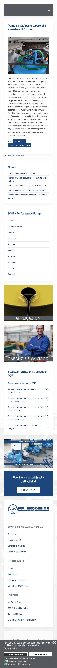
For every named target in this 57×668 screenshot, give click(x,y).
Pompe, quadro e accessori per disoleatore (26, 190)
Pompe (11, 232)
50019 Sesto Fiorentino (18, 608)
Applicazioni (13, 256)
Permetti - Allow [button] (40, 654)
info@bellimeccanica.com (25, 620)
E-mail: (22, 620)
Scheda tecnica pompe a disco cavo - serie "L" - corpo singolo (28, 408)
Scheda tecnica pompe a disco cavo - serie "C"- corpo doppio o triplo (28, 399)
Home (10, 221)
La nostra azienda (15, 226)
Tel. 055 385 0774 (15, 614)
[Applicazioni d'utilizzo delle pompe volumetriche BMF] (28, 303)
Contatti (11, 274)
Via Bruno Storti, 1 (16, 602)
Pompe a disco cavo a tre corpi (21, 173)
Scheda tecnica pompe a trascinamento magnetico (25, 427)
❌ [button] (54, 642)
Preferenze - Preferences (18, 664)
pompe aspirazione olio (20, 145)
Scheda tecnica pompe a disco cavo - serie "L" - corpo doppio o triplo (28, 417)
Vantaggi (11, 262)
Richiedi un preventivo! (28, 490)
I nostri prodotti (14, 540)
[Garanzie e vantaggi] (28, 343)
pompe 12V (20, 141)
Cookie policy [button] (32, 645)
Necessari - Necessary (17, 661)
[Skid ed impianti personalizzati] (28, 453)
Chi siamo (12, 534)
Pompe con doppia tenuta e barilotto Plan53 (27, 185)
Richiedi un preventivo (17, 580)
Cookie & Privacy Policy (18, 586)
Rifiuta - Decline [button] (16, 654)
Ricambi (11, 244)
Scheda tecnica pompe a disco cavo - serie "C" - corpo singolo (28, 390)
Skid (9, 250)
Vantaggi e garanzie (16, 546)
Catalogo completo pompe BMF (22, 383)
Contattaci (12, 574)
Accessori (12, 238)
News (10, 568)
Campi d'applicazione (17, 551)
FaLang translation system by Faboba (14, 155)
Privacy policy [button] (10, 648)
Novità (11, 268)
